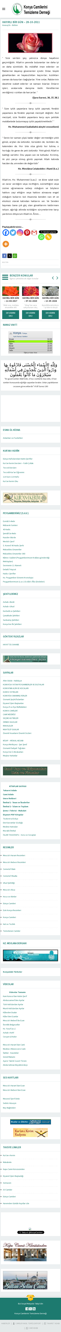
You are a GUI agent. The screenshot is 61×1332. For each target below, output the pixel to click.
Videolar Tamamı (17, 992)
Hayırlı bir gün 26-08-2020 (38, 300)
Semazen (7, 1183)
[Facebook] (6, 232)
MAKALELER (8, 725)
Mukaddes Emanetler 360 (14, 553)
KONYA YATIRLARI (10, 692)
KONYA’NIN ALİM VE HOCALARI (16, 688)
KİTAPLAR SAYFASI (17, 786)
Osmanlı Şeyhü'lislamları (13, 699)
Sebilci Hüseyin (9, 1103)
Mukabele (7, 1162)
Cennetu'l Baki (9, 869)
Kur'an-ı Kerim (9, 1155)
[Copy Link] (48, 237)
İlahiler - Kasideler (11, 1053)
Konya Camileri (9, 917)
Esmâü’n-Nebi (9, 521)
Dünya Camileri (9, 903)
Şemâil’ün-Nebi (9, 533)
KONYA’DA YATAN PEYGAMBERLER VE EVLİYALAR (23, 684)
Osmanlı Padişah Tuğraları (14, 748)
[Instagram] (20, 232)
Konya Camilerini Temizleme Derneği (31, 1313)
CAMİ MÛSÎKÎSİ (9, 714)
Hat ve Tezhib (9, 924)
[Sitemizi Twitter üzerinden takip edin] (30, 1308)
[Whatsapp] (41, 237)
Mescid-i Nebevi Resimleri (14, 862)
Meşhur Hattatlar (10, 755)
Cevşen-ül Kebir (10, 1036)
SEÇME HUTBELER (10, 718)
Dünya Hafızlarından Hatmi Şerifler (18, 458)
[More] (6, 244)
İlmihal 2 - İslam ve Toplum (15, 806)
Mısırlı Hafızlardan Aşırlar (13, 1008)
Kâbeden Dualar (10, 1012)
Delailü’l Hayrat (9, 569)
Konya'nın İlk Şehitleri (12, 624)
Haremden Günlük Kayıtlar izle (16, 1203)
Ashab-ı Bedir (9, 602)
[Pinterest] (27, 232)
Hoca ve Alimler (10, 896)
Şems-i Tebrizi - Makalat (14, 810)
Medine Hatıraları (10, 826)
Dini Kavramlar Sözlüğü (13, 822)
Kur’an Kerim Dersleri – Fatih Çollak (18, 463)
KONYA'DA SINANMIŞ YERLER (15, 695)
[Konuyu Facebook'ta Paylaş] (4, 256)
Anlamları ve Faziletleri (13, 438)
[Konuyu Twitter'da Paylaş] (9, 256)
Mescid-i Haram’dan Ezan (14, 1085)
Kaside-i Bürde (9, 537)
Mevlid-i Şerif (8, 541)
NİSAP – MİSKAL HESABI (13, 740)
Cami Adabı (8, 794)
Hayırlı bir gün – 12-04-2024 (19, 300)
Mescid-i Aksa (9, 889)
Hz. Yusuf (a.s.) (9, 1028)
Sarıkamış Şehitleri (11, 620)
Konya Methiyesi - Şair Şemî (15, 744)
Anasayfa (6, 25)
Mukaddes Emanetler (12, 549)
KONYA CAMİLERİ (10, 710)
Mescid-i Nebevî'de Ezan (13, 1020)
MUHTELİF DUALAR (11, 729)
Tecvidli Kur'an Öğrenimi (13, 472)
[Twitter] (13, 232)
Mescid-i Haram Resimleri (14, 855)
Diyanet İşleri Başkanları (13, 703)
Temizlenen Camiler (11, 931)
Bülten (15, 25)
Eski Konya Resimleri (12, 910)
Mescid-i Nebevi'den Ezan (14, 1090)
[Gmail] (34, 232)
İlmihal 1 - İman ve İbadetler (16, 802)
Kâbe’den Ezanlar (10, 1016)
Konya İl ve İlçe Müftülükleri (15, 707)
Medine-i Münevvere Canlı (14, 1049)
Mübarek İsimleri (10, 525)
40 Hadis (6, 529)
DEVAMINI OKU (18, 314)
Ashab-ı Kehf (8, 1032)
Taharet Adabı (10, 790)
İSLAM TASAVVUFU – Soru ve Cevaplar (19, 835)
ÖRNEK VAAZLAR (10, 722)
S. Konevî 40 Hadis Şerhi (13, 545)
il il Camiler (7, 1189)
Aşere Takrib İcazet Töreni (15, 1061)
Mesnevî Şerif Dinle (11, 1098)
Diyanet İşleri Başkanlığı (13, 1176)
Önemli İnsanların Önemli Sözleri (17, 733)
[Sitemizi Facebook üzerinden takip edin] (26, 1308)
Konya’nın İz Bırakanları (13, 752)
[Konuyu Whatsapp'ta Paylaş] (15, 256)
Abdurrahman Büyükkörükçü (15, 1065)
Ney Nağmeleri (9, 1107)
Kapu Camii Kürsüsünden (14, 1169)
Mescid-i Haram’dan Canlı (14, 1044)
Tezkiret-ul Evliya (10, 818)
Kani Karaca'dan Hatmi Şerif (15, 996)
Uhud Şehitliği (9, 883)
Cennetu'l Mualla (10, 876)
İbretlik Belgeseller (11, 1024)
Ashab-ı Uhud (8, 606)
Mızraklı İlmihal (9, 830)
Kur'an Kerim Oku (10, 481)
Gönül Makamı (9, 1057)
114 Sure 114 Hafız (11, 476)
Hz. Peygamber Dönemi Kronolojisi (18, 577)
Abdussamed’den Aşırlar (13, 1000)
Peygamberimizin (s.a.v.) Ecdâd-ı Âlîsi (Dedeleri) (24, 581)
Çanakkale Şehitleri (11, 615)
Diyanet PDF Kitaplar (13, 814)
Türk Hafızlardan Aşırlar (13, 1004)
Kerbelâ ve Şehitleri (11, 611)
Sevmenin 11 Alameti (12, 565)
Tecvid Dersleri (9, 467)
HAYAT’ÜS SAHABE (11, 644)
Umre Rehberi (9, 798)
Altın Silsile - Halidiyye (12, 680)
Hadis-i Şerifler (9, 573)
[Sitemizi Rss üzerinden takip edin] (34, 1308)
